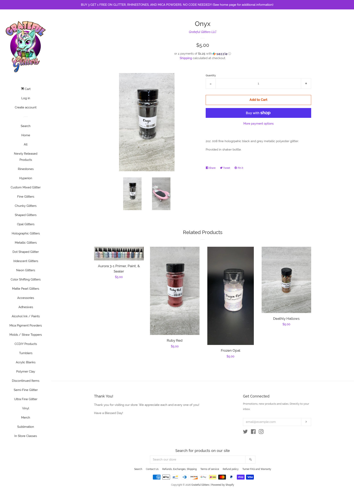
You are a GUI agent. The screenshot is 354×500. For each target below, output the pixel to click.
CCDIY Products (26, 344)
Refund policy (231, 469)
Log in (25, 98)
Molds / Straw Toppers (25, 335)
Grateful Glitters (200, 484)
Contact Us (152, 469)
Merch (25, 417)
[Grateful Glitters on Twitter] (245, 432)
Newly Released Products (25, 157)
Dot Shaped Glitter (25, 252)
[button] (202, 54)
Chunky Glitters (25, 206)
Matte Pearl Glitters (25, 289)
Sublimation (25, 427)
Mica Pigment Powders (25, 325)
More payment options (258, 123)
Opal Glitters (25, 224)
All (25, 144)
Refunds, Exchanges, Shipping (179, 469)
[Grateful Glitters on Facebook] (253, 432)
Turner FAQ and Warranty (256, 469)
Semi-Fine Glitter (26, 390)
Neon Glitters (25, 270)
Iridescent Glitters (25, 261)
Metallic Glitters (26, 242)
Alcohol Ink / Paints (26, 316)
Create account (25, 107)
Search (26, 126)
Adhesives (25, 307)
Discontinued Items (25, 381)
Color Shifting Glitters (26, 279)
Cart (27, 89)
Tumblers (25, 353)
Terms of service (209, 469)
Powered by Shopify (222, 484)
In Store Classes (25, 436)
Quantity (211, 75)
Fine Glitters (25, 196)
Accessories (25, 298)
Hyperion (25, 178)
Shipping (186, 58)
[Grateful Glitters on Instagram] (261, 432)
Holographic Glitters (26, 233)
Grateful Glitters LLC (203, 32)
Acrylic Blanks (25, 362)
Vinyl (25, 408)
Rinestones (26, 169)
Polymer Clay (25, 371)
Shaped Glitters (25, 215)
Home (25, 135)
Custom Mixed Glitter (26, 187)
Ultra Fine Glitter (25, 399)
